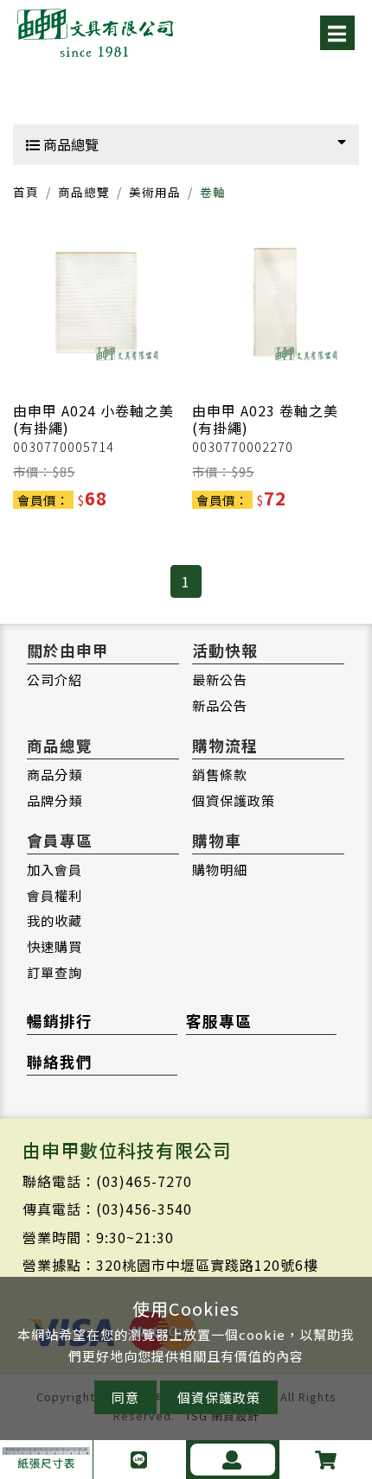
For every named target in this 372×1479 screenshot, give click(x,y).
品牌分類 (54, 799)
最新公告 (219, 679)
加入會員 (54, 869)
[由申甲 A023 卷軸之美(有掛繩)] (275, 302)
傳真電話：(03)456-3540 (107, 1208)
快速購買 (54, 945)
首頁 (26, 191)
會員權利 (54, 895)
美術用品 (155, 191)
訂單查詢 (54, 971)
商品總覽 (69, 144)
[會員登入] (233, 1459)
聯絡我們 (60, 1061)
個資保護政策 (233, 799)
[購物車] (325, 1459)
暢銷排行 (60, 1021)
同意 (125, 1397)
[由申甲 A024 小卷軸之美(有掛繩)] (96, 302)
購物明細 (219, 869)
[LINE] (139, 1459)
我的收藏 (54, 920)
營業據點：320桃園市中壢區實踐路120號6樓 (170, 1264)
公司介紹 (54, 679)
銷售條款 (219, 774)
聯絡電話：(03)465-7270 (107, 1181)
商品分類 (54, 774)
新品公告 (219, 704)
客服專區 (219, 1021)
